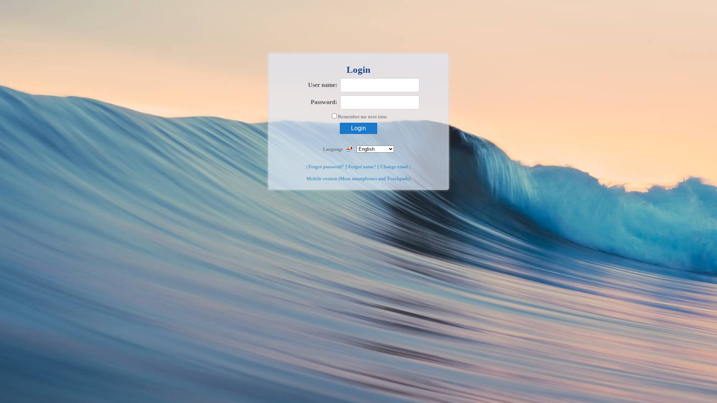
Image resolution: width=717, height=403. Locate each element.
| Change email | (394, 166)
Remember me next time (362, 116)
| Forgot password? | (326, 166)
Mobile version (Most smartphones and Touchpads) (358, 178)
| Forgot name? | (362, 166)
